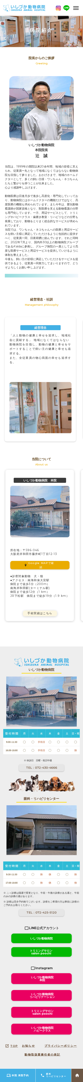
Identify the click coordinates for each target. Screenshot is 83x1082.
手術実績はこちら (39, 613)
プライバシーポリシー (61, 1046)
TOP (14, 1046)
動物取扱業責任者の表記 (42, 1054)
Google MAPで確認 (41, 565)
